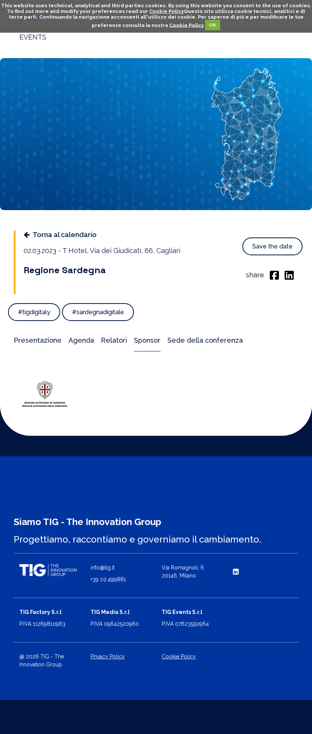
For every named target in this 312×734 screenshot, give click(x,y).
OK (212, 25)
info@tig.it (103, 568)
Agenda (81, 340)
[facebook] (274, 274)
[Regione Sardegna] (45, 393)
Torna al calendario (65, 235)
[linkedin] (289, 274)
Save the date (272, 246)
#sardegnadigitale (98, 312)
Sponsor (147, 340)
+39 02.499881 (108, 579)
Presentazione (38, 340)
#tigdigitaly (34, 312)
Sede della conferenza (205, 340)
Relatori (114, 340)
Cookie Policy (166, 11)
